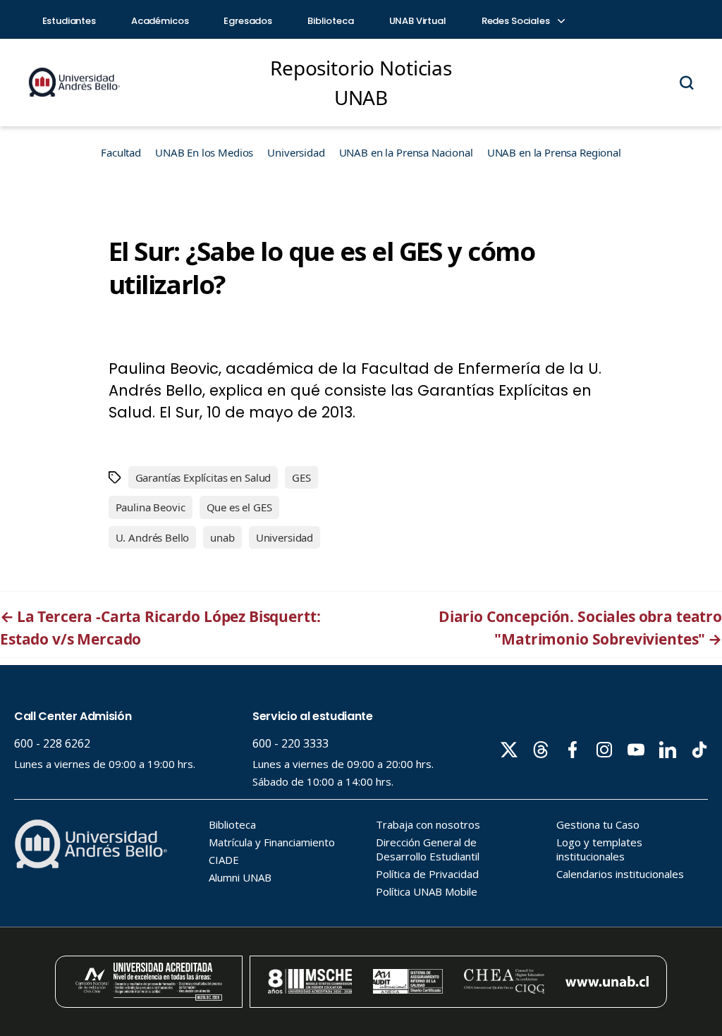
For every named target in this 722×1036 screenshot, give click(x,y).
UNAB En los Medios (204, 152)
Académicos (160, 21)
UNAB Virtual (417, 21)
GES (301, 477)
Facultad (121, 152)
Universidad (295, 152)
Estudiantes (69, 21)
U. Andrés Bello (153, 537)
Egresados (248, 21)
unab (222, 537)
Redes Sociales (517, 21)
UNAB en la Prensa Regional (554, 152)
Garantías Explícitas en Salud (203, 477)
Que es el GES (239, 507)
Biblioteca (330, 21)
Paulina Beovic (150, 507)
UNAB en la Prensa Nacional (406, 152)
